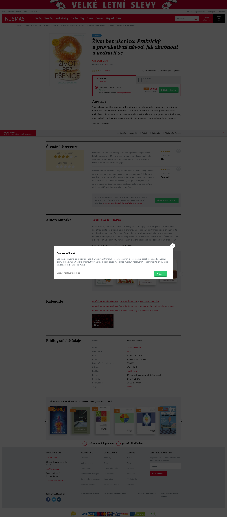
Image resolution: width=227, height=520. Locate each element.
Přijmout (160, 274)
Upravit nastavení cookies (68, 272)
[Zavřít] (172, 245)
